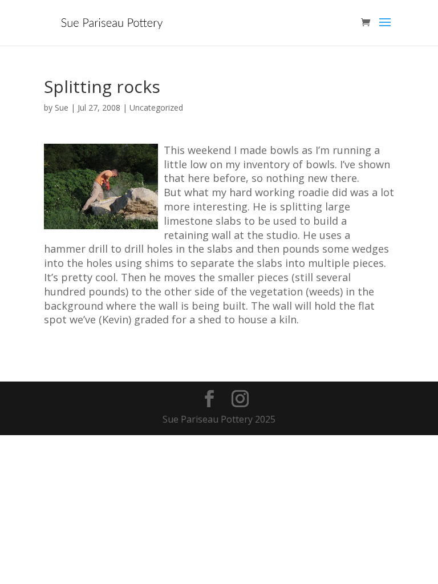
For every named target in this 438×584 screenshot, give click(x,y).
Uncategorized (156, 107)
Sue (61, 107)
